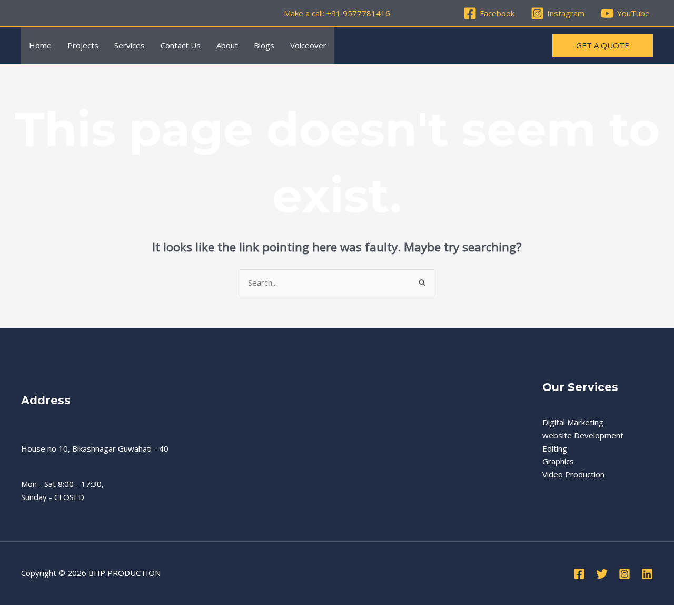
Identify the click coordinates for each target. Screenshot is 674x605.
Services (129, 45)
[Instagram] (624, 574)
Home (40, 45)
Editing (554, 448)
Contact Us (181, 45)
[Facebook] (579, 574)
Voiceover (308, 45)
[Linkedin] (647, 574)
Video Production (573, 474)
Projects (82, 45)
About (227, 45)
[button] (602, 45)
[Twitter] (602, 574)
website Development (582, 435)
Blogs (264, 45)
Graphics (558, 461)
